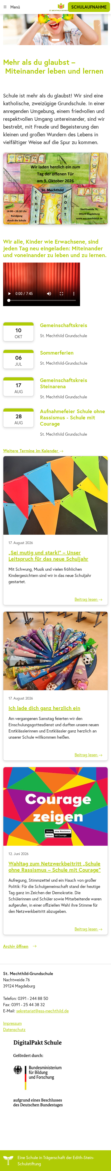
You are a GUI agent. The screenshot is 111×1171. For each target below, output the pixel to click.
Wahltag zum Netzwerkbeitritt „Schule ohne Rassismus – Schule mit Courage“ (55, 866)
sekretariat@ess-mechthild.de (42, 1010)
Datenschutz (14, 1029)
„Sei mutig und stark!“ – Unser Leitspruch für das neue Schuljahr (48, 555)
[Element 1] (55, 40)
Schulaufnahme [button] (89, 7)
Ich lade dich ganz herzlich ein (44, 707)
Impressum (12, 1023)
